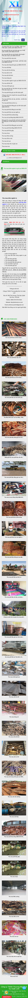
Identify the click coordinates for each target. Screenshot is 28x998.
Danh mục (17, 40)
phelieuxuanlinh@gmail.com (16, 304)
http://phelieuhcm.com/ (17, 302)
